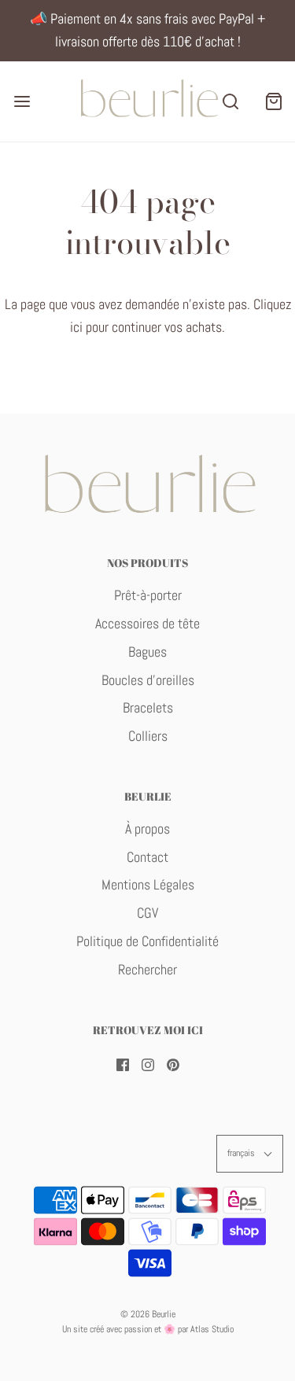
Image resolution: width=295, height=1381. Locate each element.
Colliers (148, 736)
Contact (147, 857)
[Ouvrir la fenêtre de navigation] (21, 101)
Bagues (147, 652)
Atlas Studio (212, 1329)
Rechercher (147, 969)
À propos (147, 828)
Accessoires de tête (147, 623)
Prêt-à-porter (148, 595)
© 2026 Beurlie (147, 1314)
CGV (147, 913)
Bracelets (148, 707)
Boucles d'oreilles (147, 680)
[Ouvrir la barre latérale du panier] (273, 101)
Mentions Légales (147, 884)
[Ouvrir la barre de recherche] (230, 101)
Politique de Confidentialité (147, 941)
